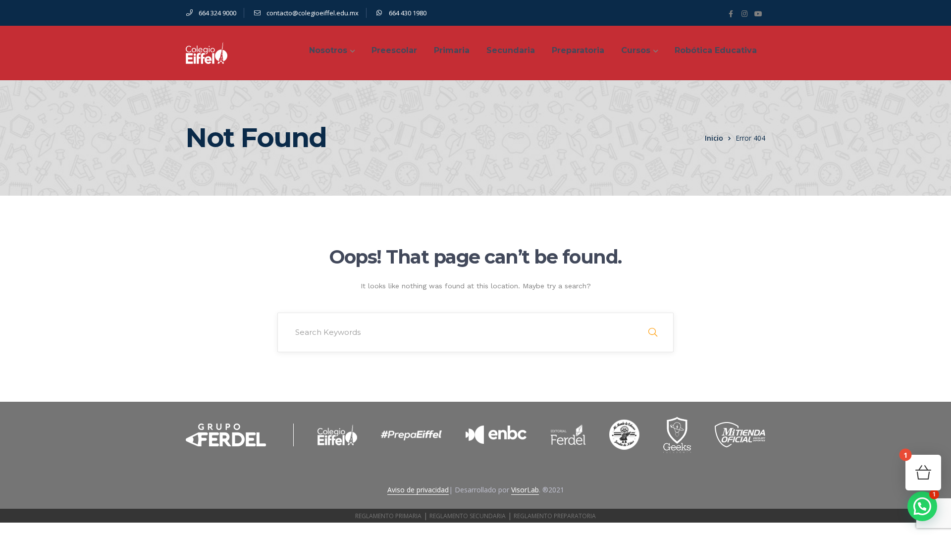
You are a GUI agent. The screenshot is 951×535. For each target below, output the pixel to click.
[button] (922, 506)
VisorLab (525, 489)
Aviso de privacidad (418, 489)
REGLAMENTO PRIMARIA (388, 516)
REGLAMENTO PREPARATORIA (555, 516)
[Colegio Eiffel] (206, 52)
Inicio (714, 138)
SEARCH (653, 332)
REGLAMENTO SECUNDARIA (467, 516)
